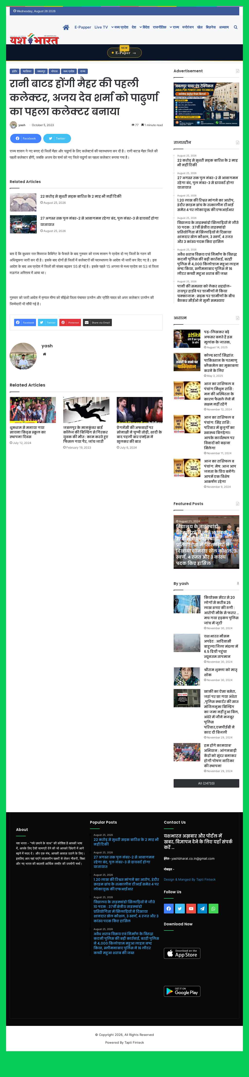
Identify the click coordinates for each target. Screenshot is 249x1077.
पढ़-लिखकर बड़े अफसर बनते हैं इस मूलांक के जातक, (218, 337)
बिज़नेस (211, 27)
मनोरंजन (188, 27)
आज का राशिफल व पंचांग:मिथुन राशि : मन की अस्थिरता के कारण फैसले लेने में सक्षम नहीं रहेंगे (219, 394)
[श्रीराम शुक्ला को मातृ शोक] (187, 676)
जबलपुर (41, 71)
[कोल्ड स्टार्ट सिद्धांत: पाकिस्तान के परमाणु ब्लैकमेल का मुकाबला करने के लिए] (187, 362)
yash (21, 125)
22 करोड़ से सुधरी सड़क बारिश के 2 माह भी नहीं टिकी (80, 196)
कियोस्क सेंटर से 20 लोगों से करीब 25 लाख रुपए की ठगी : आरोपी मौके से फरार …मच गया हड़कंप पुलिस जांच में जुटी (221, 610)
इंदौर (14, 71)
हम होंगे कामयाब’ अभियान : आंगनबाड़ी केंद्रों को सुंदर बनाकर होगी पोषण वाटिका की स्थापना (220, 755)
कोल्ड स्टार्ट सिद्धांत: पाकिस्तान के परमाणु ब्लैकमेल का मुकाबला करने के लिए (221, 363)
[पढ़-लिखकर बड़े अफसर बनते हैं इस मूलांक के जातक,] (187, 339)
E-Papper (83, 27)
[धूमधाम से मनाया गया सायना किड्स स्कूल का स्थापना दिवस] (33, 410)
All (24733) (206, 783)
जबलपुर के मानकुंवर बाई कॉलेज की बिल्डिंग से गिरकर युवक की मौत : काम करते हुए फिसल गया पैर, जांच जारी (85, 434)
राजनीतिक (159, 27)
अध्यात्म (224, 27)
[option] (206, 542)
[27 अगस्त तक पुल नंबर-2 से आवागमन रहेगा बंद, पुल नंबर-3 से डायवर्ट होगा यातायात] (23, 224)
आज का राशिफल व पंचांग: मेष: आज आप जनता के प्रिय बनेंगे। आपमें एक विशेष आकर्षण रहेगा (220, 471)
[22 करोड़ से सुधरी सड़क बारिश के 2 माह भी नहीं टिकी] (23, 202)
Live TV (101, 27)
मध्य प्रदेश (121, 27)
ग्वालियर (27, 71)
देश (134, 27)
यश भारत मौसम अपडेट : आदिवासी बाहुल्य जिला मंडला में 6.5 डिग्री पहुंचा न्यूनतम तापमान (221, 646)
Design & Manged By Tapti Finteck (190, 879)
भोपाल (54, 71)
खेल (200, 27)
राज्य (175, 27)
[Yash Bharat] (34, 39)
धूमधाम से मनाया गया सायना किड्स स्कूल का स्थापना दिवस (28, 432)
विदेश (146, 27)
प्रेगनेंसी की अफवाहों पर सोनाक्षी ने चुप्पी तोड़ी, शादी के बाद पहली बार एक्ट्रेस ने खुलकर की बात (139, 434)
